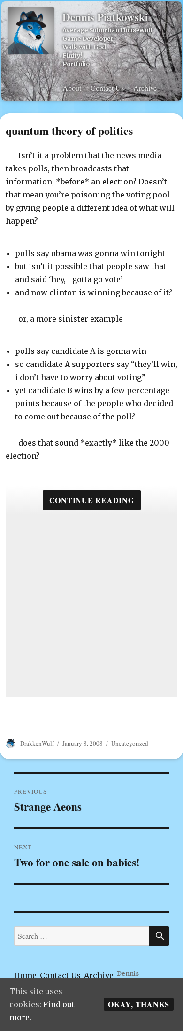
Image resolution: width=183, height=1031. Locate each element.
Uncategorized (129, 743)
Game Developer (88, 38)
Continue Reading (91, 500)
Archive (145, 88)
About (71, 88)
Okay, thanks (138, 1004)
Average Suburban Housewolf (107, 30)
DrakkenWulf (37, 743)
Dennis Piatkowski (105, 17)
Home (25, 975)
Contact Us (107, 88)
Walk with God (84, 47)
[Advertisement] (91, 606)
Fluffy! (72, 55)
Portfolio (76, 63)
